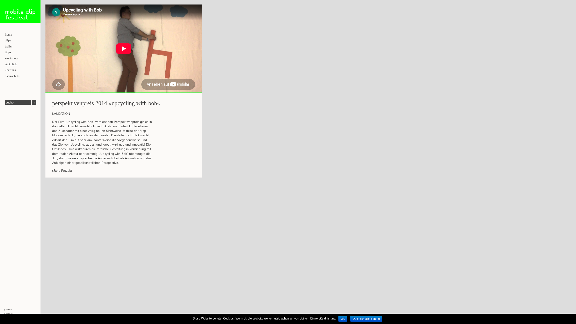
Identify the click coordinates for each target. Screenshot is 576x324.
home (8, 34)
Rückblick (11, 64)
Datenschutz (12, 76)
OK (343, 318)
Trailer (9, 46)
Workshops (11, 58)
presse (8, 309)
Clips (8, 40)
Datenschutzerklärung (366, 318)
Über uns (10, 70)
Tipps (8, 52)
